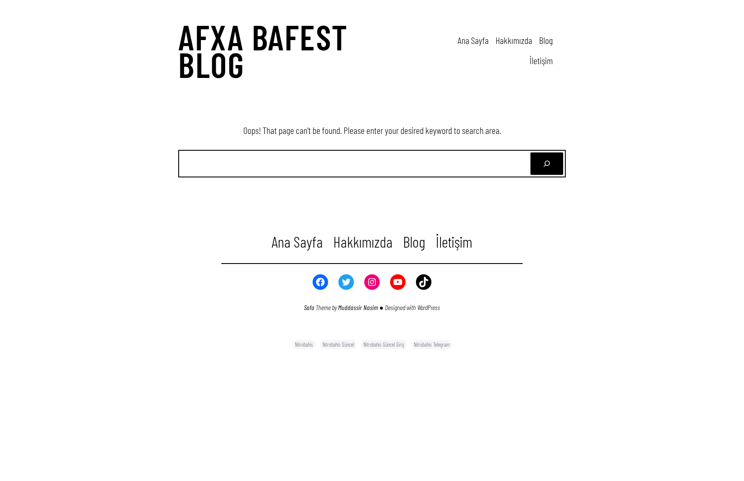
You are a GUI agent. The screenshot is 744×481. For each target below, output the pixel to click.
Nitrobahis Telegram (432, 344)
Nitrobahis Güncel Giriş (383, 344)
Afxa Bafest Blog (263, 50)
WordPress (428, 307)
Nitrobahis (304, 344)
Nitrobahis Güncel (338, 344)
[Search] (546, 163)
